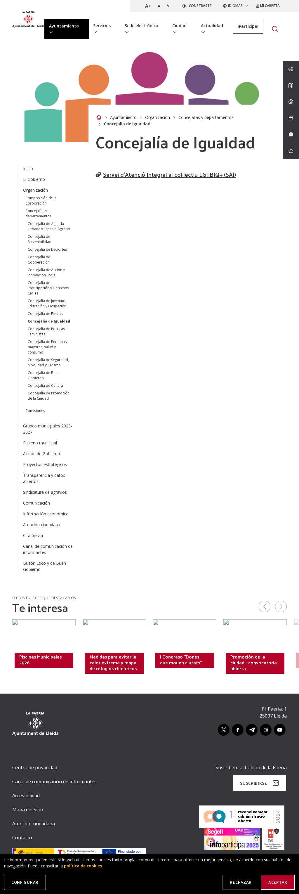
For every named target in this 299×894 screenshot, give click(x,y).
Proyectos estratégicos (45, 464)
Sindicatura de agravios (45, 492)
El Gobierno (34, 179)
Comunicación (36, 503)
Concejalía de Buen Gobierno (44, 375)
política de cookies (83, 866)
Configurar (25, 882)
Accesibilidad (26, 795)
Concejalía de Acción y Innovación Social (46, 272)
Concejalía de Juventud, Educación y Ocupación (47, 303)
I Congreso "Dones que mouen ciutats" (181, 660)
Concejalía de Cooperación (39, 259)
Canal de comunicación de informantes (48, 549)
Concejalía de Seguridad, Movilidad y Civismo (48, 362)
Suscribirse (253, 783)
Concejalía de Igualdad (49, 321)
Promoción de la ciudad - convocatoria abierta (253, 663)
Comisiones (35, 410)
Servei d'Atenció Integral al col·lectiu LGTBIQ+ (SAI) (169, 174)
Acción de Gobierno (41, 453)
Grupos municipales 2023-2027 (47, 429)
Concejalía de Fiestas (45, 313)
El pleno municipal (40, 443)
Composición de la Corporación (41, 200)
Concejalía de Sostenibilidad (39, 239)
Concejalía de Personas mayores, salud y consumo (47, 347)
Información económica (45, 514)
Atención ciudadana (41, 524)
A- (169, 5)
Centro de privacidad (34, 767)
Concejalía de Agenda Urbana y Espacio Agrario (49, 226)
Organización (157, 117)
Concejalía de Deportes (47, 249)
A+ (148, 6)
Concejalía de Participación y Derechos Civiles (48, 288)
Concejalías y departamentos (206, 117)
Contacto (22, 837)
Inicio (28, 168)
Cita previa (33, 535)
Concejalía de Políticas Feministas (46, 331)
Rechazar (241, 882)
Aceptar (277, 882)
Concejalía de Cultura (45, 385)
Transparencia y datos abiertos (44, 478)
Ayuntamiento (123, 117)
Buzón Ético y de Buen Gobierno (44, 566)
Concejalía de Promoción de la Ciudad (48, 396)
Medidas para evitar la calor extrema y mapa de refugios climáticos (113, 663)
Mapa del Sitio (27, 809)
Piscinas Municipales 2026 (40, 660)
